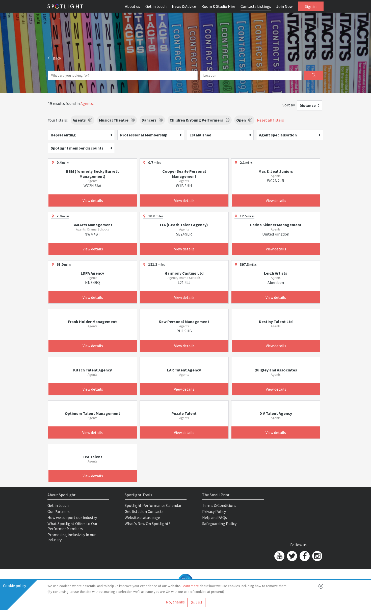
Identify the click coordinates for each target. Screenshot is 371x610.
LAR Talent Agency (184, 369)
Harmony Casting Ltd (184, 273)
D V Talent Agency (275, 413)
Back (56, 58)
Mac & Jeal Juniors (275, 171)
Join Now (284, 6)
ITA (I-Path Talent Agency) (184, 224)
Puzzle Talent (184, 413)
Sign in (310, 6)
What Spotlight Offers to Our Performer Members (72, 526)
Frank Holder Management (92, 321)
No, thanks (175, 601)
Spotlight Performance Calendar (153, 505)
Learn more (190, 586)
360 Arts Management (92, 224)
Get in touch (156, 6)
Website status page (142, 517)
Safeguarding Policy (219, 523)
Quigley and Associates (275, 369)
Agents (87, 103)
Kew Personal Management (184, 321)
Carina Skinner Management (276, 224)
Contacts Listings (256, 6)
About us (132, 6)
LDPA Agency (92, 273)
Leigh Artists (275, 273)
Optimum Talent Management (92, 413)
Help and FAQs (214, 517)
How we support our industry (72, 517)
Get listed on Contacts (144, 511)
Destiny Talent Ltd (276, 321)
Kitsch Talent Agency (92, 369)
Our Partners (58, 511)
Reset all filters (270, 120)
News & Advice (184, 6)
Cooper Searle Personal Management (184, 174)
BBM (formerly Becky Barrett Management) (92, 174)
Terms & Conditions (219, 505)
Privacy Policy (214, 511)
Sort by (288, 104)
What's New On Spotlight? (147, 523)
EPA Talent (92, 456)
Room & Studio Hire (218, 6)
